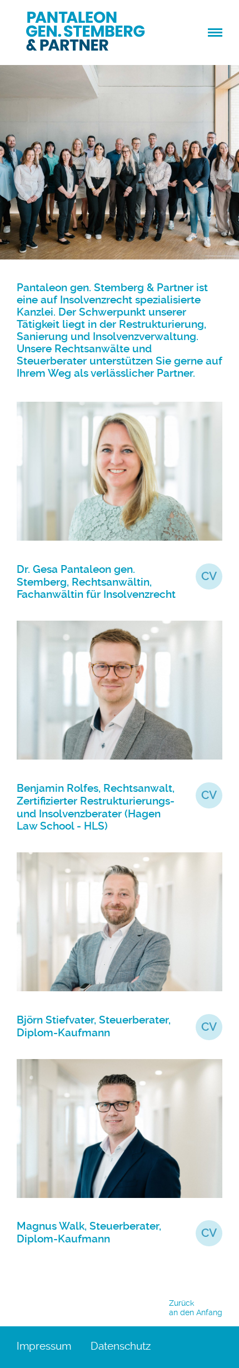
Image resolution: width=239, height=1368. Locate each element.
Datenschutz (121, 1346)
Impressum (44, 1346)
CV (209, 576)
